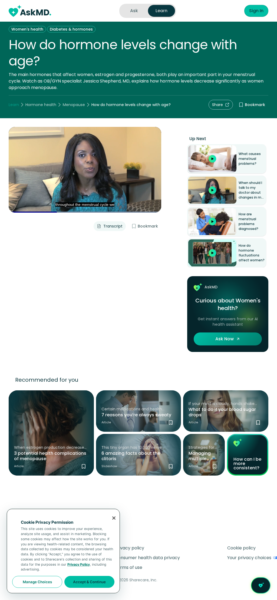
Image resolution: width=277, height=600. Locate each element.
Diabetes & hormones (71, 29)
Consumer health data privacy (147, 558)
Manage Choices (37, 582)
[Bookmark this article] (83, 466)
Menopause (74, 104)
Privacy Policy (78, 564)
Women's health (27, 29)
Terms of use (128, 567)
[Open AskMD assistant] (261, 585)
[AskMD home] (30, 10)
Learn (14, 104)
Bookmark (255, 104)
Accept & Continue (89, 582)
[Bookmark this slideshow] (171, 466)
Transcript (113, 226)
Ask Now (224, 339)
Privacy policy (129, 548)
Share (217, 104)
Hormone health (40, 104)
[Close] (114, 518)
